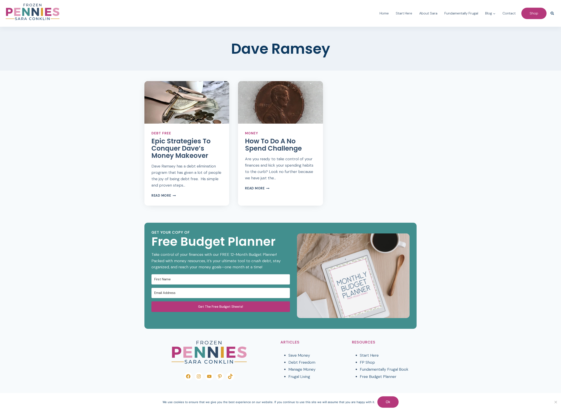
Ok (388, 402)
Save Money (299, 355)
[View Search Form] (552, 13)
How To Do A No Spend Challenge (273, 144)
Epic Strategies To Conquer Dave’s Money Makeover (181, 148)
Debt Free (161, 133)
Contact (509, 13)
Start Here (404, 13)
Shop (534, 13)
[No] (555, 402)
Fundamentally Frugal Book (384, 369)
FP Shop (367, 362)
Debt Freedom (301, 362)
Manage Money (302, 369)
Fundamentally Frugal (461, 13)
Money (251, 133)
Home (384, 13)
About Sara (428, 13)
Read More (163, 195)
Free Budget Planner (378, 376)
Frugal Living (299, 376)
